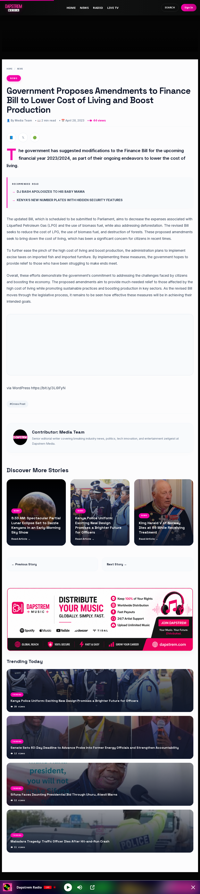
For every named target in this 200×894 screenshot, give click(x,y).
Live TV (113, 8)
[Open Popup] (92, 887)
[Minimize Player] (193, 887)
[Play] (68, 887)
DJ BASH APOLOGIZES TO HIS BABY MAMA (51, 192)
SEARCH (170, 7)
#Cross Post (17, 403)
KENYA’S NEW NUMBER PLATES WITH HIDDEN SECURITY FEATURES (70, 200)
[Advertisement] (100, 37)
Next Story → (117, 564)
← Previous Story (24, 564)
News (84, 8)
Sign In (189, 7)
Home (71, 8)
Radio (98, 8)
